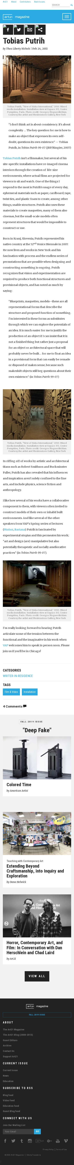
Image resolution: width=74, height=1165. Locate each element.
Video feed (9, 1100)
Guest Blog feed (11, 1111)
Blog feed (8, 1095)
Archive (7, 1045)
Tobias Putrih (12, 158)
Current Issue (10, 1070)
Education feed (11, 1105)
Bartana (19, 529)
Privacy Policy (48, 1149)
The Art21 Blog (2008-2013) (18, 1034)
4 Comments (13, 706)
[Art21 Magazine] (16, 14)
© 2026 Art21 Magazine (14, 1155)
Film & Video (11, 691)
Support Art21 (10, 1056)
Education (8, 1081)
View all (37, 976)
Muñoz (8, 529)
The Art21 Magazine (13, 1029)
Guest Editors (10, 1040)
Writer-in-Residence (18, 676)
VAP (5, 645)
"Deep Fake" (37, 730)
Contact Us (8, 1051)
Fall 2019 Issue (31, 722)
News (6, 1075)
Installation (30, 691)
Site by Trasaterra (34, 1155)
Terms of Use (61, 1149)
